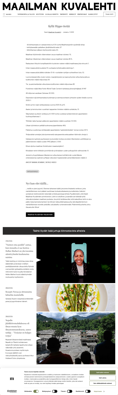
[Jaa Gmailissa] (56, 40)
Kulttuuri (40, 14)
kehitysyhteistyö (32, 171)
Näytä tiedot (98, 391)
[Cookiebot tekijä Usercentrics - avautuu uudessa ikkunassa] (12, 391)
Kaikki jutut (93, 14)
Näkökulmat (82, 14)
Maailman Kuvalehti (54, 32)
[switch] (54, 391)
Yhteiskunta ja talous (26, 14)
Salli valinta (102, 378)
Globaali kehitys (51, 14)
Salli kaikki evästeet (102, 372)
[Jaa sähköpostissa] (68, 40)
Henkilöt (72, 14)
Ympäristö (64, 14)
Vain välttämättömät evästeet (102, 383)
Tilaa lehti (109, 14)
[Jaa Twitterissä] (50, 40)
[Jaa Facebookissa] (62, 40)
